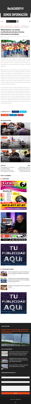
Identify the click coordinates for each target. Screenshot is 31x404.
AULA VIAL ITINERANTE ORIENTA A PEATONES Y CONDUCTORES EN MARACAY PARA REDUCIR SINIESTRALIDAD (13, 158)
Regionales (16, 26)
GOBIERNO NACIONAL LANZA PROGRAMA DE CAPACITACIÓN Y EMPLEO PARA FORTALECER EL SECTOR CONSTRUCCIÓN (13, 144)
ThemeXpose (18, 399)
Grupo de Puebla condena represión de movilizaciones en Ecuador (18, 365)
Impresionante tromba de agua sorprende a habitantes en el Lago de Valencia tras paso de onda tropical (15, 331)
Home (2, 21)
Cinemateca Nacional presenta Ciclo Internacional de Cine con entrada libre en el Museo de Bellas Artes (18, 353)
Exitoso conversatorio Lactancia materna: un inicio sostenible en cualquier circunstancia (18, 272)
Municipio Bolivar (9, 26)
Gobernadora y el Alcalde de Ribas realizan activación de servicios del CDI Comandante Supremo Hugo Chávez (18, 280)
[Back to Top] (15, 402)
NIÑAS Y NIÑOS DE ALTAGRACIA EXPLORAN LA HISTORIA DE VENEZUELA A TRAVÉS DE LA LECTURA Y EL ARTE (15, 131)
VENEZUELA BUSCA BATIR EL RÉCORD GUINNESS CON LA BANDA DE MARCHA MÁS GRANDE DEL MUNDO (18, 360)
